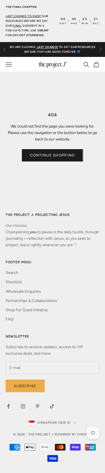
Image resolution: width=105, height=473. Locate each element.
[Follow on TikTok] (52, 406)
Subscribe (25, 386)
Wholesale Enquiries (23, 291)
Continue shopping (52, 155)
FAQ (9, 319)
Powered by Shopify (73, 434)
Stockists (14, 282)
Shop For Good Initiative (27, 310)
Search (12, 272)
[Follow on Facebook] (8, 406)
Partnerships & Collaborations (31, 300)
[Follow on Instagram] (23, 406)
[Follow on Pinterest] (37, 406)
